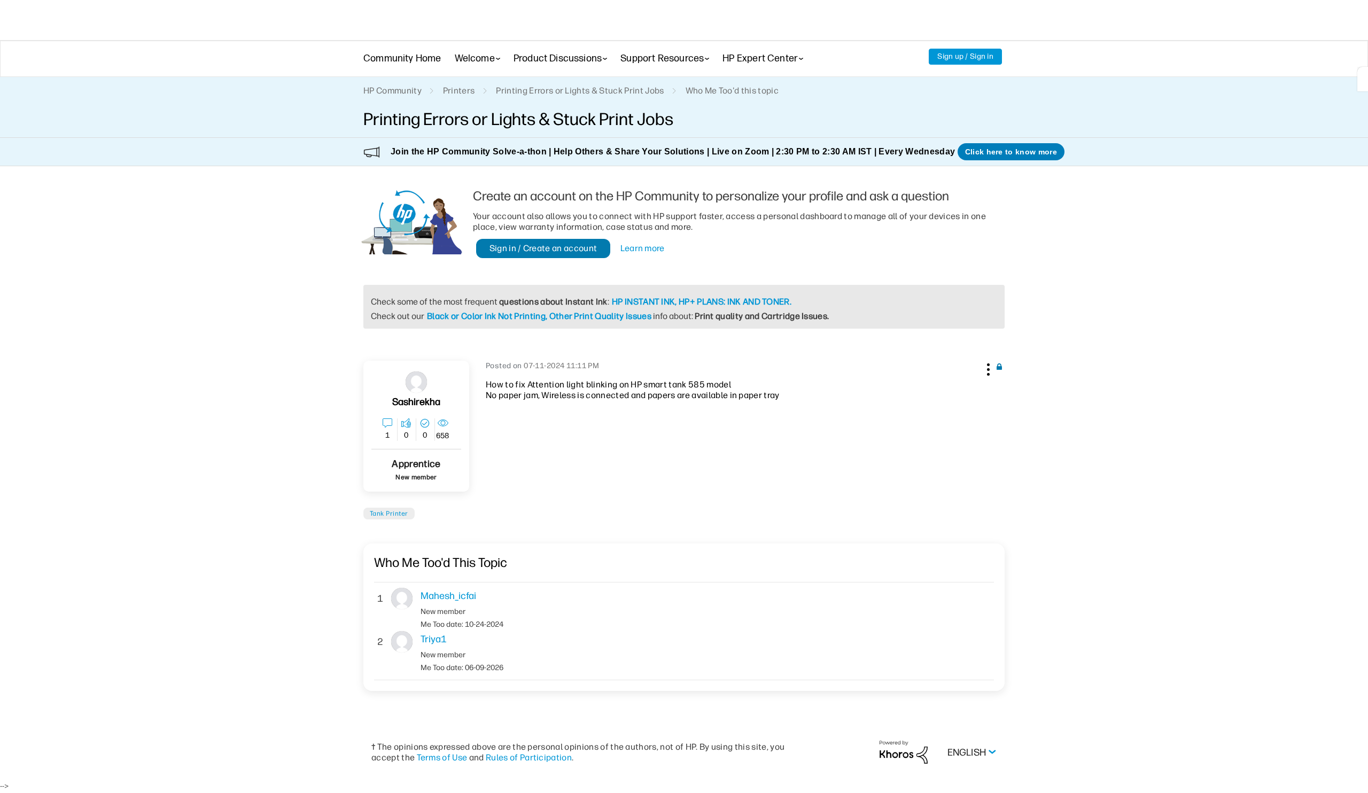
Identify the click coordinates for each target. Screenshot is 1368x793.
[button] (987, 367)
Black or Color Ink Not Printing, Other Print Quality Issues (539, 316)
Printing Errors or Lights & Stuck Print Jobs (580, 90)
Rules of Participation (529, 757)
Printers (459, 90)
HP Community (392, 90)
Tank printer (389, 513)
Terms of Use (442, 757)
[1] (1362, 79)
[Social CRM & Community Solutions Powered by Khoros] (904, 751)
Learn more (642, 248)
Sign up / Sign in (965, 56)
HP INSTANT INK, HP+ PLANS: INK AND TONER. (701, 302)
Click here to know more (1011, 151)
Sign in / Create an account (543, 248)
